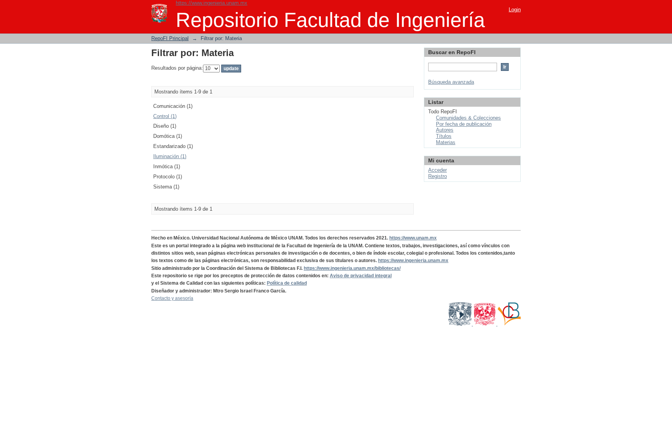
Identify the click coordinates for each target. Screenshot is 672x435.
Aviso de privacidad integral (361, 275)
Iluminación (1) (169, 156)
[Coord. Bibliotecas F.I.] (509, 324)
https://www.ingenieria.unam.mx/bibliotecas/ (352, 268)
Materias (445, 142)
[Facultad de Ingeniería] (485, 324)
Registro (437, 176)
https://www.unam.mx (413, 238)
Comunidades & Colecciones (468, 118)
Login (515, 9)
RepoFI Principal (170, 38)
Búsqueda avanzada (451, 82)
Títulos (444, 136)
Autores (444, 130)
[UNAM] (460, 324)
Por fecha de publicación (464, 124)
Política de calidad (287, 283)
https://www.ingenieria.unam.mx (211, 3)
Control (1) (165, 116)
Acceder (437, 170)
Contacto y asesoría (172, 298)
